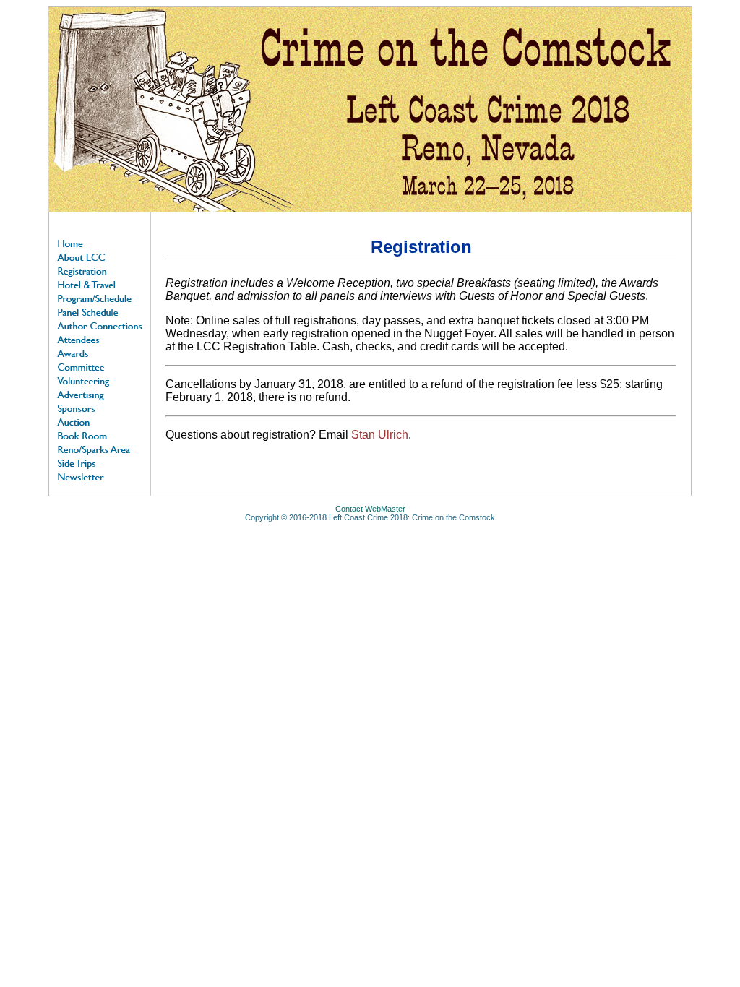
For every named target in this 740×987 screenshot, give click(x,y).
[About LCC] (99, 256)
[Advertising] (99, 393)
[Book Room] (99, 434)
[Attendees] (99, 338)
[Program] (99, 297)
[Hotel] (99, 283)
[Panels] (99, 311)
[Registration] (99, 270)
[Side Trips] (99, 462)
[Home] (99, 242)
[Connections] (99, 325)
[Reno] (99, 448)
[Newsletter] (99, 476)
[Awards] (99, 352)
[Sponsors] (99, 407)
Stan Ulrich (379, 434)
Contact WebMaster (370, 508)
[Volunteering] (99, 380)
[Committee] (99, 366)
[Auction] (99, 421)
